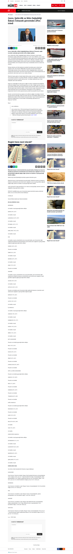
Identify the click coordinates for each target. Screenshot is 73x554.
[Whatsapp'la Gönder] (16, 48)
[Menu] (53, 5)
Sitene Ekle (25, 1)
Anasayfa (11, 14)
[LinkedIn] (14, 48)
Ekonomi (29, 5)
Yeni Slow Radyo (36, 545)
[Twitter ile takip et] (61, 549)
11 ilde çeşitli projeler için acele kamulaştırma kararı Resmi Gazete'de (34, 10)
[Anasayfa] (8, 1)
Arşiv (22, 1)
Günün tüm (61, 10)
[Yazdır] (36, 48)
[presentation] (11, 10)
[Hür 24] (12, 5)
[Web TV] (61, 1)
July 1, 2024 (33, 115)
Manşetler (12, 1)
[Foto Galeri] (64, 1)
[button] (39, 48)
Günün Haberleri (17, 1)
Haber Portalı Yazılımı (13, 552)
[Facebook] (9, 48)
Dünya (34, 5)
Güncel (21, 5)
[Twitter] (11, 48)
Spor (25, 5)
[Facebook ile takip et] (58, 549)
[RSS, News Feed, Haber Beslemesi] (63, 549)
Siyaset (38, 5)
